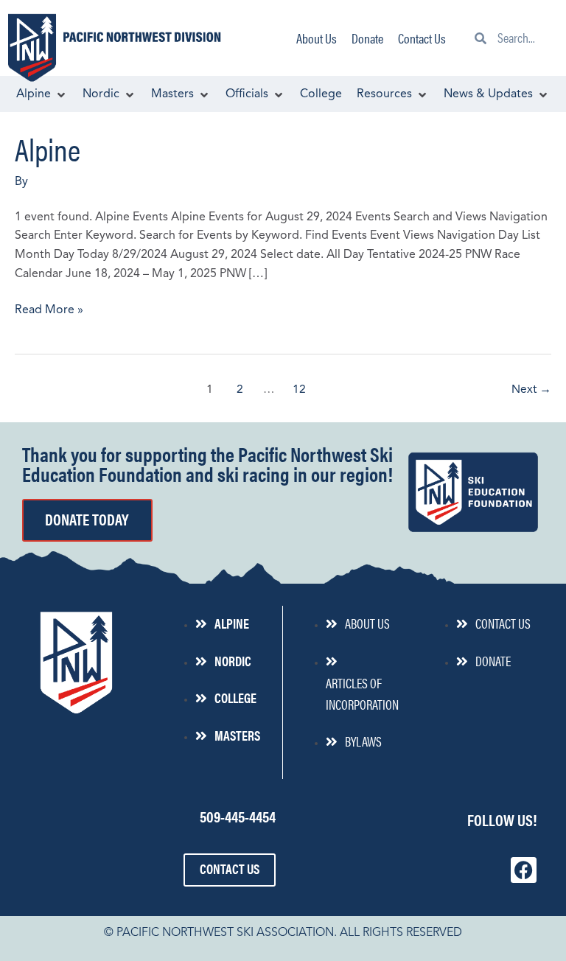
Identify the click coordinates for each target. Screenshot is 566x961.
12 (299, 390)
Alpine (47, 148)
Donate (367, 38)
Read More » (49, 308)
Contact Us (422, 38)
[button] (42, 95)
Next (531, 390)
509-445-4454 (238, 816)
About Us (316, 38)
